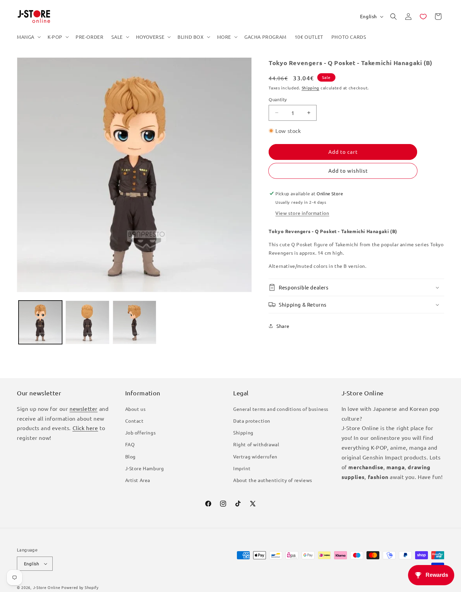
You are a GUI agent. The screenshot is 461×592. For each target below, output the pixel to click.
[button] (28, 37)
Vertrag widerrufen (255, 456)
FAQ (130, 444)
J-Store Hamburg (144, 468)
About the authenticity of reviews (272, 480)
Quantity (278, 99)
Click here (85, 427)
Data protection (251, 421)
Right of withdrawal (256, 444)
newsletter (84, 408)
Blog (130, 456)
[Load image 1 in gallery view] (40, 322)
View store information (302, 213)
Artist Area (138, 480)
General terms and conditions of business (280, 409)
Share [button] (282, 326)
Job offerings (140, 432)
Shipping (311, 87)
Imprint (241, 468)
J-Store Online (46, 587)
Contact (134, 421)
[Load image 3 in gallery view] (134, 322)
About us (135, 409)
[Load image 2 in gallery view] (87, 322)
